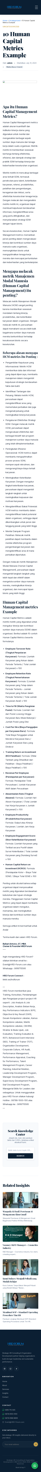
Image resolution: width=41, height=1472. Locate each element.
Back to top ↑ (20, 1467)
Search (20, 1156)
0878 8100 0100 (11, 1414)
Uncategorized (14, 20)
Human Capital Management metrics (20, 122)
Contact (5, 1397)
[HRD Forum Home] (14, 7)
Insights (5, 1393)
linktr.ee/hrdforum (11, 979)
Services (5, 1389)
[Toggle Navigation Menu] (36, 7)
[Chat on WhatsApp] (34, 1465)
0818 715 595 (10, 1410)
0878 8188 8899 (11, 1418)
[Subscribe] (36, 1444)
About (4, 1385)
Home (5, 20)
